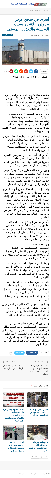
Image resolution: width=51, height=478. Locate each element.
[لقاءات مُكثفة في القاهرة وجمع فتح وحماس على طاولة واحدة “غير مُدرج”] (13, 432)
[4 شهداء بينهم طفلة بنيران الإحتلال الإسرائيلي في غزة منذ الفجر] (37, 432)
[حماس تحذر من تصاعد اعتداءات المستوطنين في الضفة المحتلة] (37, 399)
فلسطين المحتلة (7, 35)
